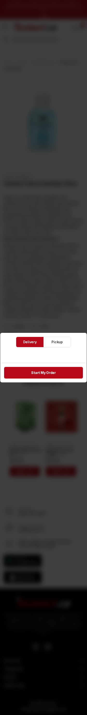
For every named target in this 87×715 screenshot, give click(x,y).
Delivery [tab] (30, 342)
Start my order (43, 373)
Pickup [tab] (57, 342)
